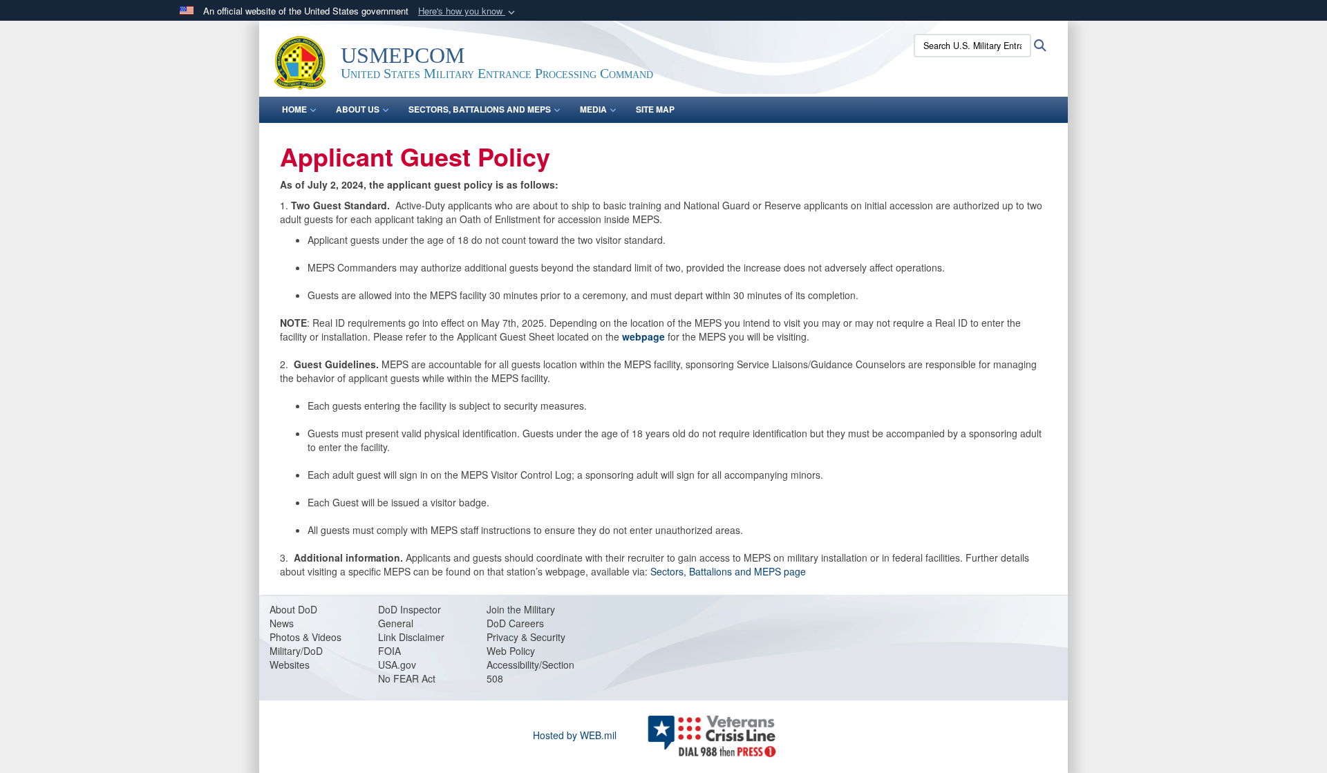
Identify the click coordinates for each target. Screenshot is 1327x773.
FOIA (389, 651)
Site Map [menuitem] (655, 109)
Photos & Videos (305, 637)
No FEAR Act (406, 678)
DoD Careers (515, 623)
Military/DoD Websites (296, 657)
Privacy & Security (526, 637)
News (282, 623)
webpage (643, 336)
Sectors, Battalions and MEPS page (728, 571)
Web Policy (511, 651)
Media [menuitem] (593, 109)
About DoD (293, 609)
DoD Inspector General (409, 616)
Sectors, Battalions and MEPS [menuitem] (479, 109)
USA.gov (397, 664)
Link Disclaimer (411, 637)
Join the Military (521, 609)
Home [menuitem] (294, 109)
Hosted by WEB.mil (575, 735)
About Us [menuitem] (357, 109)
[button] (468, 11)
